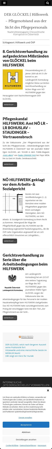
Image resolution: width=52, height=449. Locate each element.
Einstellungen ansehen (26, 439)
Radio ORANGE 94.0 (27, 155)
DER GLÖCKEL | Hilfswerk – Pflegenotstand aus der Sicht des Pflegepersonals (26, 20)
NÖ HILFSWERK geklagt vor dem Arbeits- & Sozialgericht (24, 184)
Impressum (42, 445)
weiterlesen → (10, 104)
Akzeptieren (26, 424)
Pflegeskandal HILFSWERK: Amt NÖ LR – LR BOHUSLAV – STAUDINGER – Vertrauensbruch (25, 127)
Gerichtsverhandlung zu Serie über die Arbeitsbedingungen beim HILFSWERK (25, 262)
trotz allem (8, 155)
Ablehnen (26, 432)
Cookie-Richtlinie (12, 445)
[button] (48, 390)
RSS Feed (27, 336)
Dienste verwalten (25, 417)
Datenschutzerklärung (28, 445)
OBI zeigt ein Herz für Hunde (19, 356)
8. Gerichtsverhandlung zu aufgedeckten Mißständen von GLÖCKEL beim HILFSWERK (26, 58)
